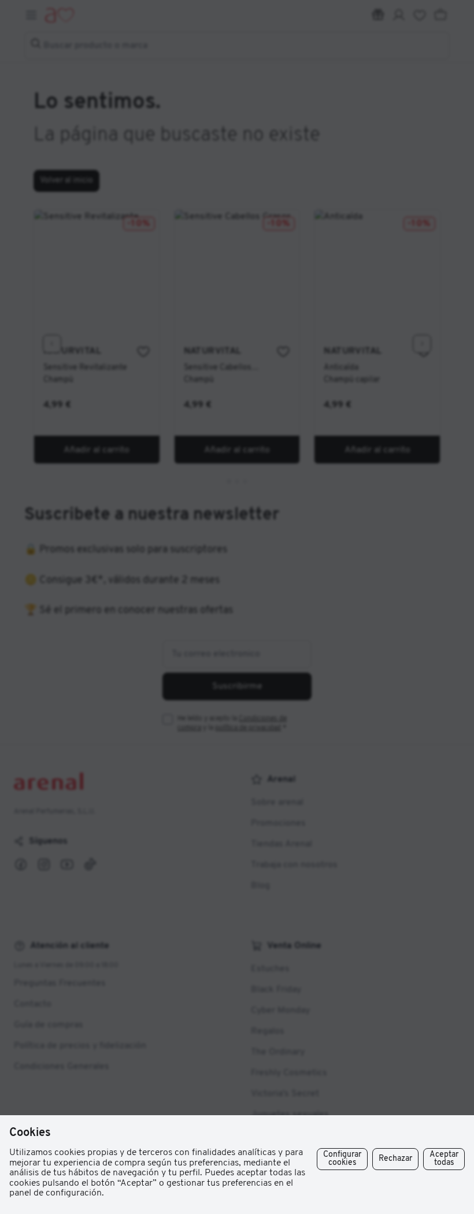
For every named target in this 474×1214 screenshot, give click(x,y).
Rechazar (395, 1158)
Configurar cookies (342, 1158)
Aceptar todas (443, 1158)
